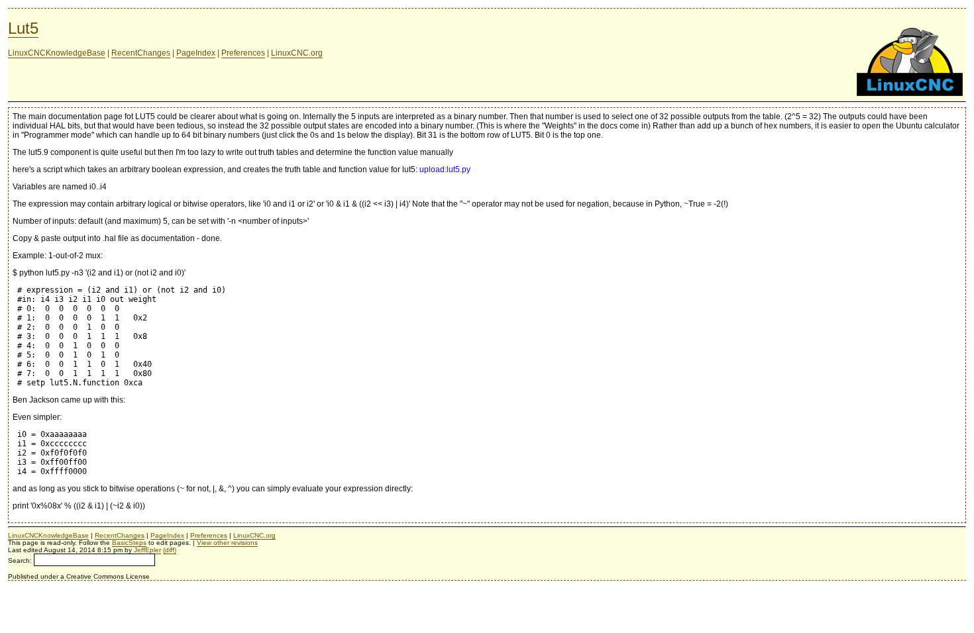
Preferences (243, 53)
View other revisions (227, 542)
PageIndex (195, 53)
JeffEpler (147, 550)
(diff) (169, 550)
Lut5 (23, 28)
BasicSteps (129, 542)
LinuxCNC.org (297, 53)
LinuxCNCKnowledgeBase (56, 53)
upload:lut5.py (444, 169)
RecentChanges (140, 53)
